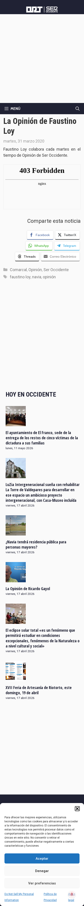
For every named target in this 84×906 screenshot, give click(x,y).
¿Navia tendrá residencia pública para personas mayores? (36, 544)
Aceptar (42, 859)
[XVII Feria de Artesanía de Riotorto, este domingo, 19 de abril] (16, 678)
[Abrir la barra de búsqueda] (77, 108)
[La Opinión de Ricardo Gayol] (16, 579)
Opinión (35, 269)
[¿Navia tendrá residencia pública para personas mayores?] (16, 532)
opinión (49, 276)
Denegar (42, 871)
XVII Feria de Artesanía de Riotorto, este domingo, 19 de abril (39, 690)
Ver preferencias (42, 883)
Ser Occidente (56, 269)
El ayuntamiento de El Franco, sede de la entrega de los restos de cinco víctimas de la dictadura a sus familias (42, 438)
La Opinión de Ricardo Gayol (28, 588)
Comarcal (18, 269)
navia (36, 276)
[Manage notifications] (71, 894)
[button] (77, 808)
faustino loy (20, 276)
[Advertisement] (42, 58)
